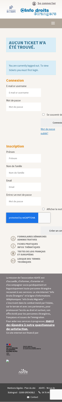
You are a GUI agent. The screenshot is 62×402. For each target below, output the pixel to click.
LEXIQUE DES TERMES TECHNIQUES (28, 260)
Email (9, 180)
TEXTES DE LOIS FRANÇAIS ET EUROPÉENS (31, 253)
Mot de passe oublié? (48, 131)
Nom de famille (14, 166)
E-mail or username (16, 86)
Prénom (10, 151)
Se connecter (47, 3)
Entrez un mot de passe (19, 194)
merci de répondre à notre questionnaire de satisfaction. (30, 325)
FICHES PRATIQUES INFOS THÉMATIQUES (28, 245)
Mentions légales (15, 388)
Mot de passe (13, 100)
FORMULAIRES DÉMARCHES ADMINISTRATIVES (31, 238)
